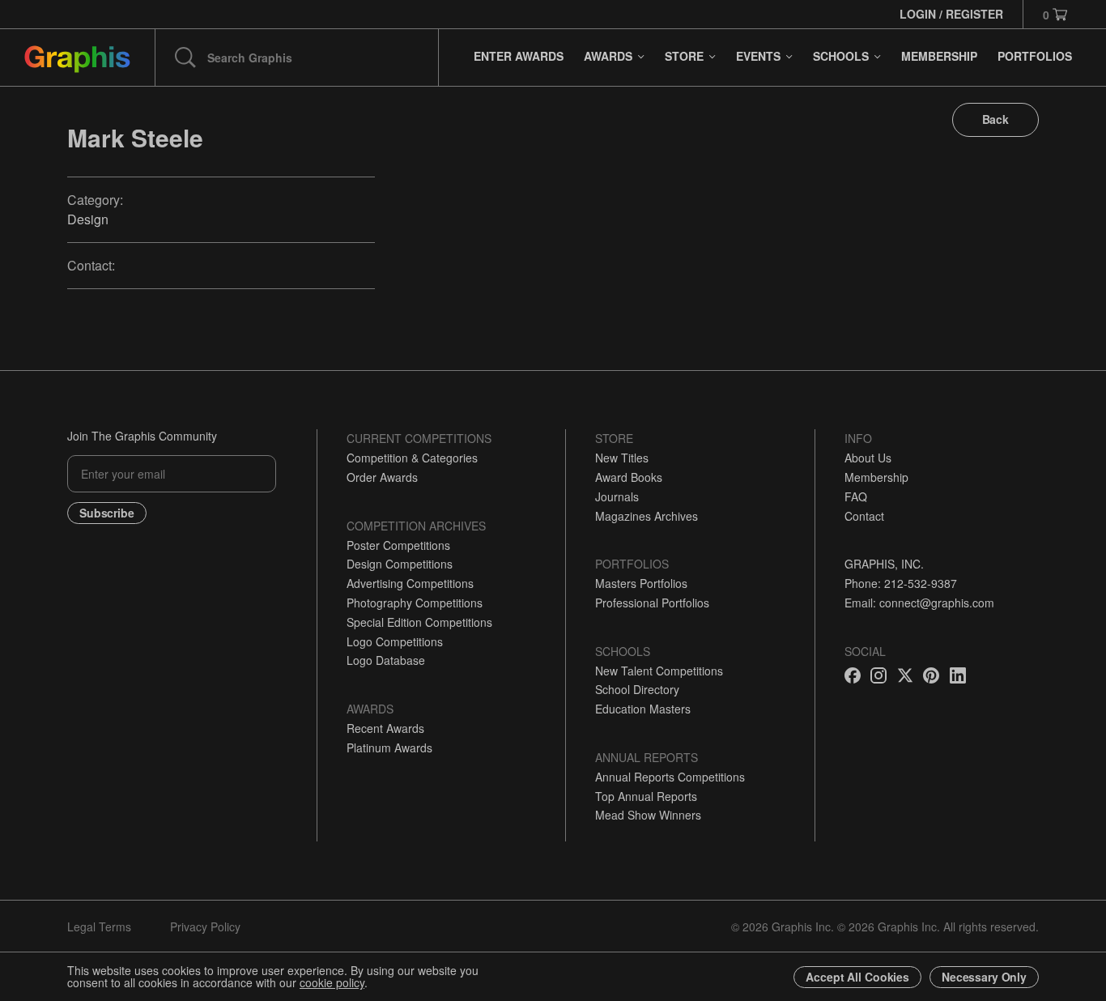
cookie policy (332, 982)
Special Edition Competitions (419, 622)
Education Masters (643, 709)
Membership (876, 477)
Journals (617, 496)
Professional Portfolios (652, 602)
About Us (867, 457)
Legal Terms (99, 926)
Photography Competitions (415, 602)
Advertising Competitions (410, 583)
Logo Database (386, 660)
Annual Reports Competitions (670, 777)
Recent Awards (385, 728)
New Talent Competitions (659, 670)
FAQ (855, 496)
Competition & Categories (412, 457)
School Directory (637, 689)
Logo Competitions (395, 641)
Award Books (628, 477)
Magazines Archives (646, 516)
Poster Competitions (398, 545)
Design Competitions (400, 564)
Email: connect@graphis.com (919, 602)
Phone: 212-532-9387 (900, 583)
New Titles (622, 457)
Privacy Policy (205, 926)
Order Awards (382, 477)
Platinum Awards (389, 747)
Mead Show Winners (648, 815)
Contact (864, 516)
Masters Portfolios (641, 583)
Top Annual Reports (646, 796)
